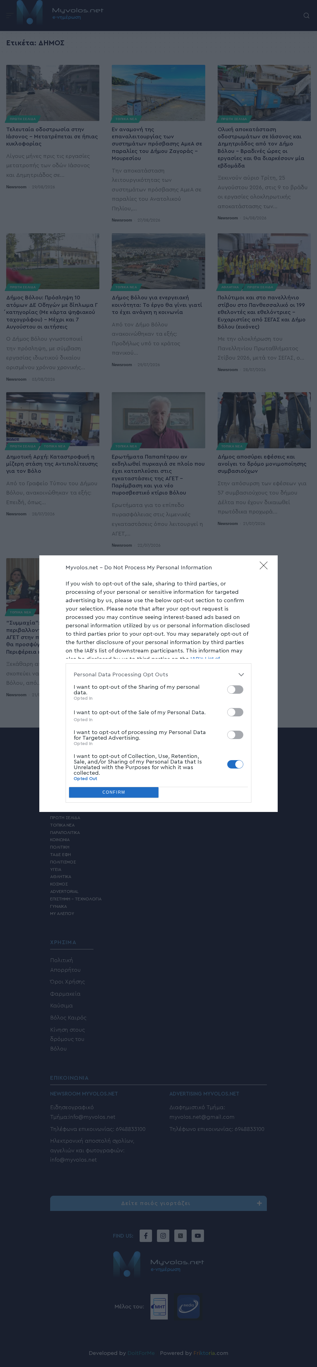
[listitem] (158, 674)
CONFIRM (113, 792)
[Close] (265, 567)
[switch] (235, 689)
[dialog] (158, 683)
